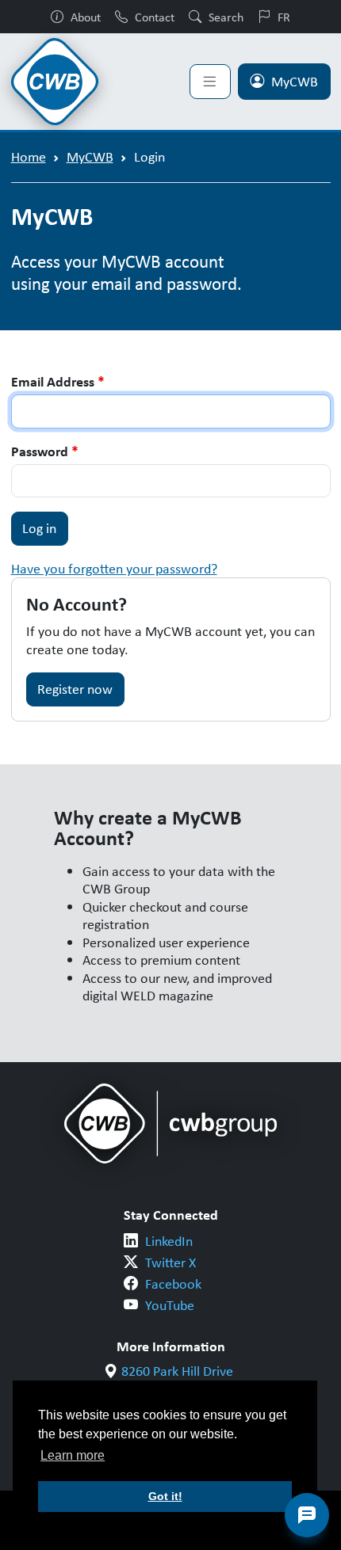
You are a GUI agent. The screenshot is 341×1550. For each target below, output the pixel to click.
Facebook (173, 1283)
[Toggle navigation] (210, 81)
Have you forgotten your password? (114, 568)
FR (284, 16)
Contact (154, 16)
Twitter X (170, 1262)
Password (45, 452)
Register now (75, 689)
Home (28, 156)
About (86, 16)
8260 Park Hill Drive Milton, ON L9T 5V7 (177, 1380)
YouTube (169, 1305)
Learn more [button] (72, 1455)
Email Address (58, 382)
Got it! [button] (165, 1496)
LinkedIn (169, 1241)
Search (226, 16)
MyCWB (294, 81)
